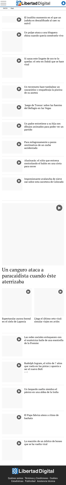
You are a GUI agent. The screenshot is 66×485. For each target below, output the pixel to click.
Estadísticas (17, 481)
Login (63, 3)
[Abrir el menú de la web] (6, 3)
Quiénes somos (15, 478)
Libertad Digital (33, 3)
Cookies (54, 478)
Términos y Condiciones (36, 478)
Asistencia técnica (46, 481)
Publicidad (30, 481)
